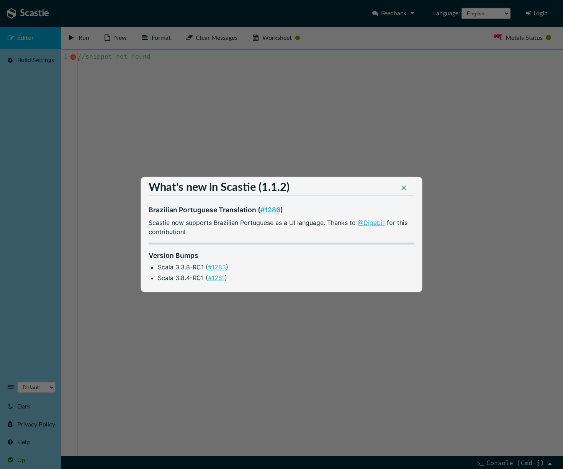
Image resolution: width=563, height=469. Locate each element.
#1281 (216, 278)
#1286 (270, 210)
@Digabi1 (371, 222)
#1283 (217, 267)
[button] (404, 189)
